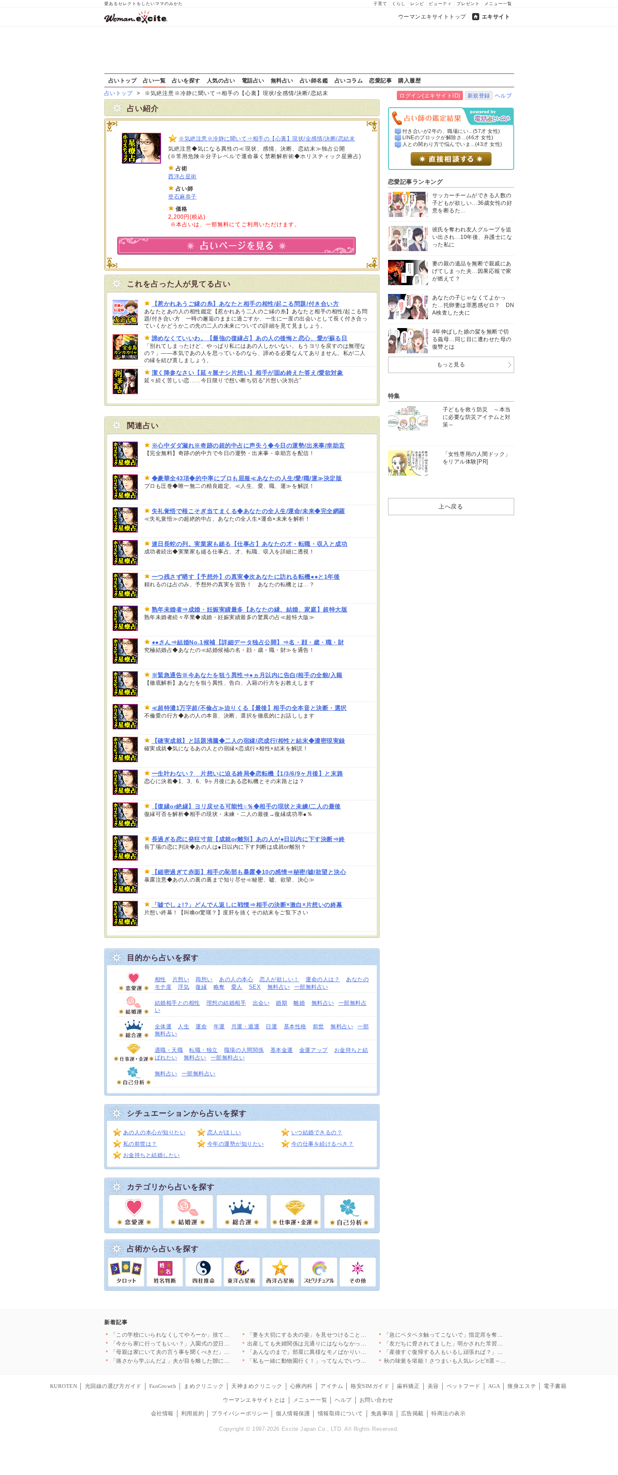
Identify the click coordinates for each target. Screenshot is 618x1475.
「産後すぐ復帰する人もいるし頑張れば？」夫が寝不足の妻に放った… (475, 1352)
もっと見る (451, 364)
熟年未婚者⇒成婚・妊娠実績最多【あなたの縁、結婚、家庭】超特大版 (250, 609)
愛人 (237, 987)
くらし (399, 3)
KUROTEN (63, 1386)
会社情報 (162, 1413)
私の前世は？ (140, 1144)
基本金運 (281, 1050)
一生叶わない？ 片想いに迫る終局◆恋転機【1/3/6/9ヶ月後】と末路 (247, 773)
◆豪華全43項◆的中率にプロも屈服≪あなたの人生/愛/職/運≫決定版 (247, 478)
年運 (219, 1026)
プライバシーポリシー (239, 1413)
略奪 (219, 987)
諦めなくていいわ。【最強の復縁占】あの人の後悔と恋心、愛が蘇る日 (250, 338)
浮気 (183, 987)
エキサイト (496, 16)
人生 (183, 1026)
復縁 (201, 987)
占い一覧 (154, 80)
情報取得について (340, 1413)
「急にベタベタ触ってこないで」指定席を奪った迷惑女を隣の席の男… (475, 1335)
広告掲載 (412, 1413)
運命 (201, 1026)
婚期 (281, 1003)
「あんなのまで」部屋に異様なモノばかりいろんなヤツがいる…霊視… (338, 1352)
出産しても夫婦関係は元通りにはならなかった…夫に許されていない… (338, 1343)
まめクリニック (204, 1386)
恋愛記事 (380, 80)
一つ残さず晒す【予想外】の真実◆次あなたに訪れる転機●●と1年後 (246, 576)
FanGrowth (163, 1386)
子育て (380, 3)
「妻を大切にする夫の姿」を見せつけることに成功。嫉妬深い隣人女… (338, 1335)
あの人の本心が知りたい (154, 1132)
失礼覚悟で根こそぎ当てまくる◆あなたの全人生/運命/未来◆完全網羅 (248, 511)
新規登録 (478, 96)
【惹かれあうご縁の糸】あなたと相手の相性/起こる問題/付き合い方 (245, 303)
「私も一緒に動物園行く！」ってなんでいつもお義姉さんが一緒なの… (338, 1361)
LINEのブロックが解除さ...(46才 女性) (448, 137)
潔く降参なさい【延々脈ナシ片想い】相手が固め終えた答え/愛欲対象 (247, 372)
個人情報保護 (293, 1413)
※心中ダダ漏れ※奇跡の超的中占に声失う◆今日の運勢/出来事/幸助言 (248, 445)
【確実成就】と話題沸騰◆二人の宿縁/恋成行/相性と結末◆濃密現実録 (248, 740)
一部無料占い (311, 987)
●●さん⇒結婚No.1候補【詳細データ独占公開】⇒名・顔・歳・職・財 (248, 642)
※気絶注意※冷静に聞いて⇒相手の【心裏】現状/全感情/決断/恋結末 (267, 138)
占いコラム (349, 80)
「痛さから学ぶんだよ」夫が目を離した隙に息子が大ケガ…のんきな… (202, 1361)
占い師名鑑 (314, 80)
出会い (261, 1003)
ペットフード (463, 1386)
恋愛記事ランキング (415, 181)
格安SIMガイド (370, 1386)
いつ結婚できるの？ (317, 1132)
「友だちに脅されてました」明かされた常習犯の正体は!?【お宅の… (471, 1343)
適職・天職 (169, 1050)
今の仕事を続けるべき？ (322, 1144)
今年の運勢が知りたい (235, 1144)
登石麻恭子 (182, 196)
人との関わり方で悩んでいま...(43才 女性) (452, 144)
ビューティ (440, 3)
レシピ (417, 3)
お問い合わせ (376, 1400)
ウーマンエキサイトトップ (432, 16)
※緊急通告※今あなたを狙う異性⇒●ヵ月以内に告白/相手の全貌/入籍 (247, 675)
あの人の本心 (236, 979)
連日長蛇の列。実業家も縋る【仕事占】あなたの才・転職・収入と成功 (250, 543)
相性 (160, 979)
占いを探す (186, 80)
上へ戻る (450, 506)
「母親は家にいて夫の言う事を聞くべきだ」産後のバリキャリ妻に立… (202, 1352)
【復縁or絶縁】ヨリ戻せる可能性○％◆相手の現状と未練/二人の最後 (246, 806)
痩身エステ (521, 1386)
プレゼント (468, 3)
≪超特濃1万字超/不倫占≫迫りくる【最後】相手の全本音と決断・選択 (249, 707)
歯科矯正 (408, 1386)
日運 (271, 1026)
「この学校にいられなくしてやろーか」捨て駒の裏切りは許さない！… (202, 1335)
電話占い (253, 80)
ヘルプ (503, 96)
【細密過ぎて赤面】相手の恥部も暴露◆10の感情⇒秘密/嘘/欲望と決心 (249, 872)
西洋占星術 (182, 176)
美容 (433, 1386)
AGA (494, 1386)
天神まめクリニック (257, 1386)
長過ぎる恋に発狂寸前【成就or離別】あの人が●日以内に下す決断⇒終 (248, 839)
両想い (204, 979)
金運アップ (313, 1050)
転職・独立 (203, 1050)
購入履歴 (409, 80)
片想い (181, 979)
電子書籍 (555, 1386)
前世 (318, 1026)
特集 (394, 395)
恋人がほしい (224, 1132)
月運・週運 (245, 1026)
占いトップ (122, 80)
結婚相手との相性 (177, 1003)
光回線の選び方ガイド (113, 1386)
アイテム (331, 1386)
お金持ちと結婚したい (151, 1155)
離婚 (299, 1003)
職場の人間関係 (244, 1050)
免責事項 (382, 1413)
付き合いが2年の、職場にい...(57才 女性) (451, 131)
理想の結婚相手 (226, 1003)
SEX (255, 987)
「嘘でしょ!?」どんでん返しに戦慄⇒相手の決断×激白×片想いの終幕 (247, 904)
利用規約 (192, 1413)
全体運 (163, 1026)
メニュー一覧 (498, 3)
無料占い (282, 80)
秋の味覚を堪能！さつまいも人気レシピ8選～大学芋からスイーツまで (473, 1361)
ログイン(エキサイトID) (429, 96)
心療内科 (301, 1386)
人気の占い (221, 80)
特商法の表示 (448, 1413)
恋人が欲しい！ (279, 979)
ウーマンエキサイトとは (254, 1400)
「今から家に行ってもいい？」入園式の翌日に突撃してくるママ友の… (202, 1343)
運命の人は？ (323, 979)
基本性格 (295, 1026)
